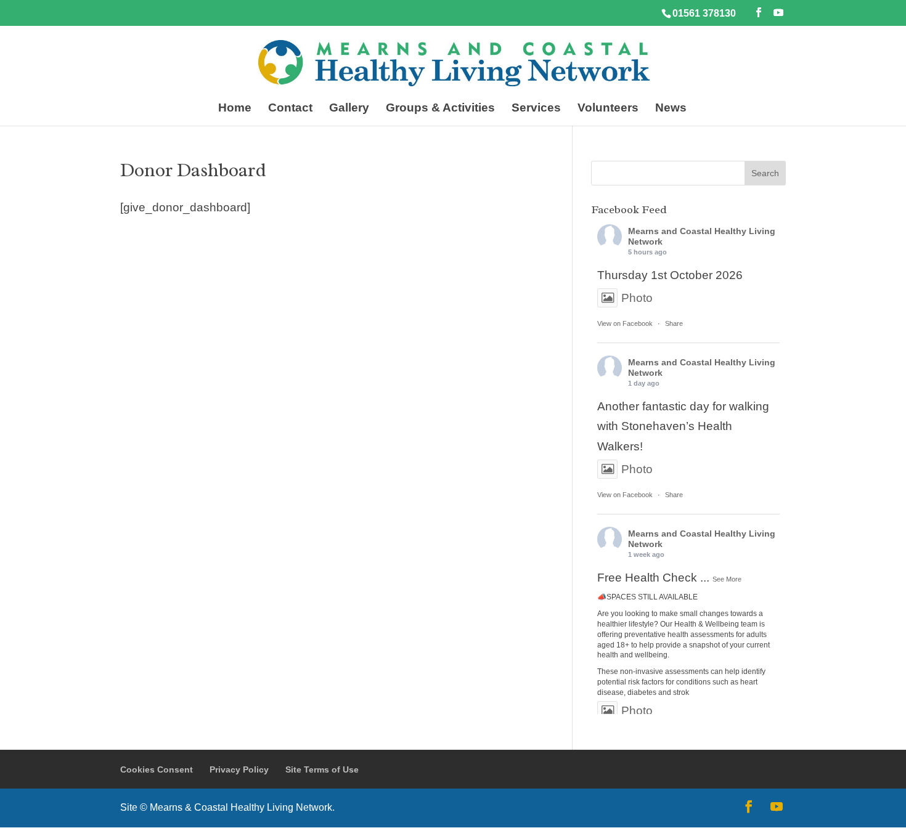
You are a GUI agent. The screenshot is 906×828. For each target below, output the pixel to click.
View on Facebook (625, 323)
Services (536, 109)
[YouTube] (778, 12)
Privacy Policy (239, 769)
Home (234, 109)
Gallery (349, 109)
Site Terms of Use (322, 769)
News (671, 109)
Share (674, 323)
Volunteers (608, 109)
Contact (290, 109)
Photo (637, 297)
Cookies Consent (156, 769)
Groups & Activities (440, 109)
